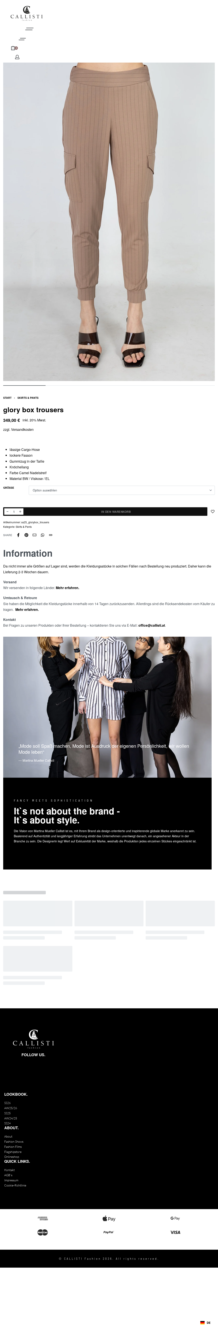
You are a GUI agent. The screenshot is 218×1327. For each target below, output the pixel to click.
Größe (8, 488)
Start (7, 398)
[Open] (22, 39)
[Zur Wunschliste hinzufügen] (213, 511)
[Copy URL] (51, 535)
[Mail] (34, 535)
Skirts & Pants (28, 398)
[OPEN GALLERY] (109, 222)
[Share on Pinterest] (26, 535)
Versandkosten (22, 429)
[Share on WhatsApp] (42, 535)
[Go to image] (24, 385)
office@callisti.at (151, 625)
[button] (205, 1322)
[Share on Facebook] (18, 535)
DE (209, 1323)
